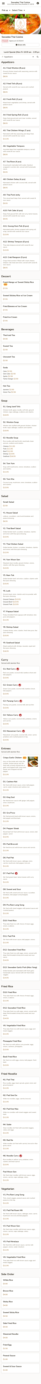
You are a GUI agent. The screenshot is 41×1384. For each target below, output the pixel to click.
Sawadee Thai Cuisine (20, 2)
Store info (21, 45)
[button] (20, 72)
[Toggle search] (37, 57)
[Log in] (37, 3)
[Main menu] (3, 3)
